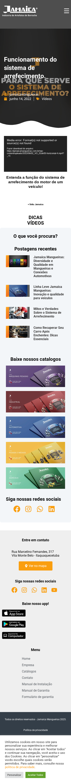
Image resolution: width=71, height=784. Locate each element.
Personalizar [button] (14, 774)
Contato (27, 678)
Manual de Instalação (37, 684)
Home (26, 659)
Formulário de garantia (38, 697)
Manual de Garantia (36, 690)
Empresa (28, 665)
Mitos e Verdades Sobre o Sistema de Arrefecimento (47, 312)
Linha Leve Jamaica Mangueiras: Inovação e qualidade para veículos (49, 292)
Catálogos (29, 671)
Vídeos (47, 99)
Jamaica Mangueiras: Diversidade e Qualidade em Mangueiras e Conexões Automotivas (49, 266)
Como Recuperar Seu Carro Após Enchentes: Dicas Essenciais (49, 333)
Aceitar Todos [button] (35, 774)
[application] (35, 154)
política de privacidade (20, 767)
